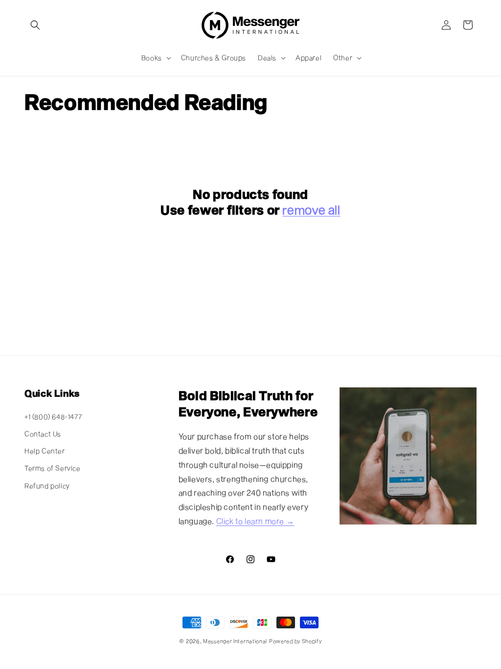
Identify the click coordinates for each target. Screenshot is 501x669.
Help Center (44, 451)
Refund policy (47, 485)
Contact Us (42, 434)
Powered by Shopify (295, 641)
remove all (311, 209)
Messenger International (235, 641)
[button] (35, 25)
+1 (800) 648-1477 (53, 416)
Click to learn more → (255, 521)
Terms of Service (52, 468)
